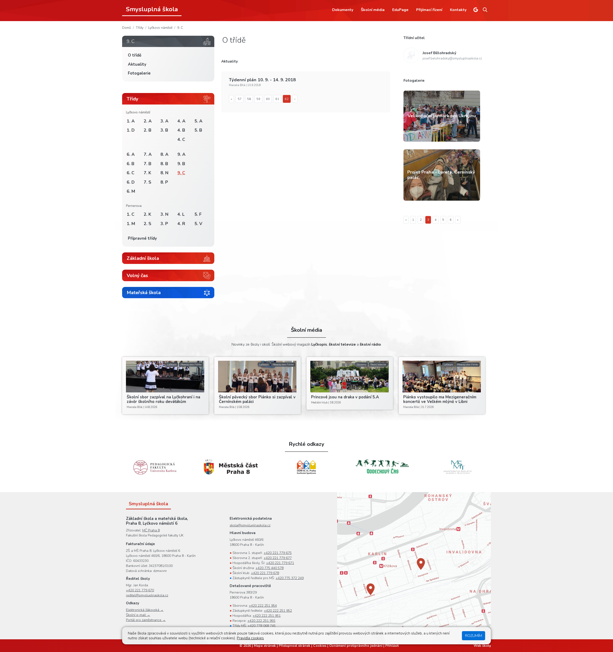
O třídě (134, 55)
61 (277, 99)
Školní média (373, 9)
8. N (164, 173)
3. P (164, 224)
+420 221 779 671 (280, 563)
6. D (131, 182)
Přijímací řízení (429, 9)
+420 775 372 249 (290, 578)
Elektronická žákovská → (145, 610)
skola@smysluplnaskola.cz (250, 525)
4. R (181, 224)
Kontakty (458, 9)
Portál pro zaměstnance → (146, 620)
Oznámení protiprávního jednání (355, 645)
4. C (181, 139)
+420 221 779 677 (278, 558)
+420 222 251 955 (261, 620)
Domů (126, 27)
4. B (181, 130)
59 (258, 99)
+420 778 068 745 (262, 625)
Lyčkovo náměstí (160, 27)
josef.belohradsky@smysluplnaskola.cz (452, 58)
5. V (198, 224)
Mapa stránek (265, 645)
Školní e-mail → (138, 615)
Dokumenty (342, 9)
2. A (148, 121)
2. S (147, 224)
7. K (147, 173)
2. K (147, 214)
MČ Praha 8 (151, 530)
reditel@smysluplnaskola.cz (147, 595)
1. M (131, 224)
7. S (147, 182)
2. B (147, 130)
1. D (131, 130)
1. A (131, 121)
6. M (131, 191)
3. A (164, 121)
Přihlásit (392, 645)
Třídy (139, 27)
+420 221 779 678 (265, 573)
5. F (198, 214)
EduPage (400, 9)
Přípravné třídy (142, 238)
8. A (164, 154)
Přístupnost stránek (294, 645)
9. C (180, 27)
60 (268, 99)
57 (240, 99)
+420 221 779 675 (278, 553)
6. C (130, 173)
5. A (198, 121)
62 (287, 99)
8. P (164, 182)
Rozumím (473, 635)
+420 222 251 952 (278, 610)
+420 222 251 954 (263, 605)
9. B (181, 164)
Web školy (482, 645)
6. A (131, 154)
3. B (164, 130)
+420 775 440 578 (269, 568)
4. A (181, 121)
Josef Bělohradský (439, 53)
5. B (198, 130)
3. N (164, 214)
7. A (148, 154)
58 (249, 99)
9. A (181, 154)
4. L (181, 214)
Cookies (319, 645)
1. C (130, 214)
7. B (147, 164)
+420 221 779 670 (140, 590)
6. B (130, 164)
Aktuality (137, 64)
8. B (164, 164)
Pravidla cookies (250, 638)
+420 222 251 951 (267, 615)
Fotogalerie (139, 73)
